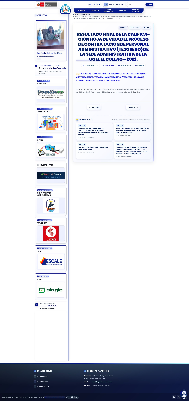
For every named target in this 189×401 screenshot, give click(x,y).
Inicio (77, 14)
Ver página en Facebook (47, 308)
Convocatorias (42, 377)
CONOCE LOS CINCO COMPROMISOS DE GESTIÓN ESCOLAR (93, 148)
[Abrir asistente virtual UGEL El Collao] (183, 394)
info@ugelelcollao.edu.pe (102, 382)
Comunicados (85, 14)
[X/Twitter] (95, 4)
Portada (81, 10)
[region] (51, 189)
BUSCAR (149, 4)
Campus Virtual (43, 386)
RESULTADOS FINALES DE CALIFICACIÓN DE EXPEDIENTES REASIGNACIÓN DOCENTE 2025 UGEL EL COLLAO (132, 130)
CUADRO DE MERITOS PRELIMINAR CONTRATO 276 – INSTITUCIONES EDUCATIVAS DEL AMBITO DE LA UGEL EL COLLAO (93, 131)
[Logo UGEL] (65, 8)
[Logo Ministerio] (46, 4)
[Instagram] (99, 4)
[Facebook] (90, 4)
